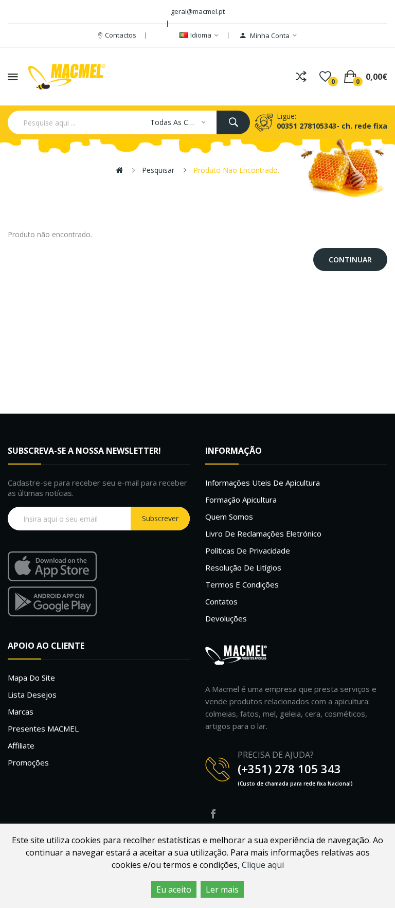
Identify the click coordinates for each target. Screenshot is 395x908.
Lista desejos (32, 694)
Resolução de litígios (243, 567)
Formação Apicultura (241, 499)
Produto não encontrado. (236, 170)
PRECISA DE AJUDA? (276, 754)
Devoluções (226, 618)
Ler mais (222, 889)
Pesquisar (158, 170)
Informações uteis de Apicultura (262, 482)
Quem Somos (229, 516)
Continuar (350, 259)
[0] (325, 76)
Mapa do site (31, 677)
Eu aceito (173, 889)
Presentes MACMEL (43, 728)
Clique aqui (263, 864)
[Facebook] (213, 814)
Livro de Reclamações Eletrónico (263, 533)
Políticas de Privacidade (247, 550)
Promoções (28, 762)
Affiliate (21, 745)
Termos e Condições (242, 584)
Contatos (221, 601)
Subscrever (160, 518)
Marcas (20, 711)
